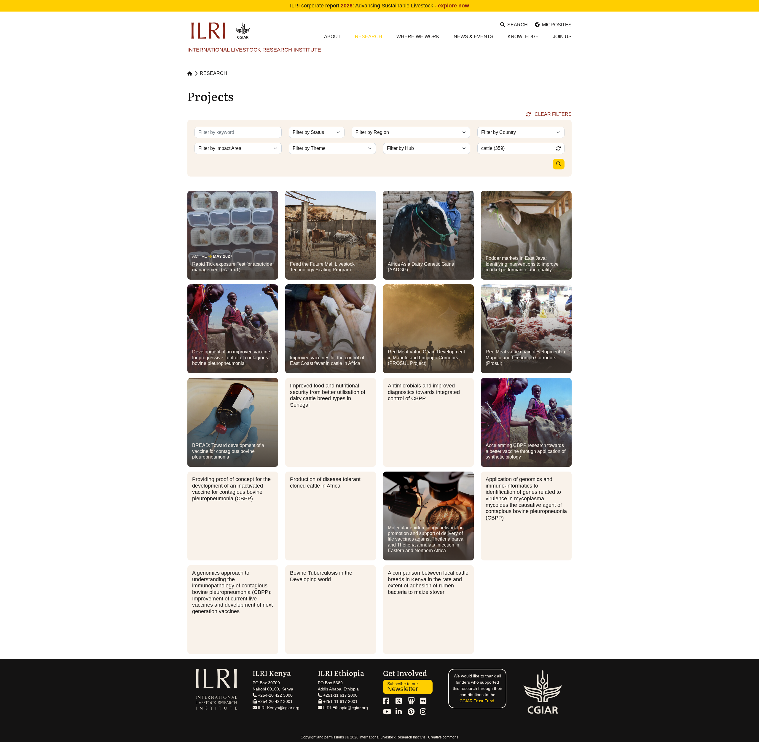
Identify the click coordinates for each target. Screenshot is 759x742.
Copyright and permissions (322, 737)
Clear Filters (553, 114)
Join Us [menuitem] (562, 36)
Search (517, 24)
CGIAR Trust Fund (477, 700)
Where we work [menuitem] (417, 36)
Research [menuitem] (368, 36)
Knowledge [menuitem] (523, 36)
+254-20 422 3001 (275, 701)
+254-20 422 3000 (275, 695)
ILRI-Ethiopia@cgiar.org (345, 707)
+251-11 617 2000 (340, 695)
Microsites (557, 24)
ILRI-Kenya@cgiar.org (278, 707)
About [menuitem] (332, 36)
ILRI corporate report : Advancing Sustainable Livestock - (379, 6)
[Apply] (559, 164)
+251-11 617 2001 (340, 701)
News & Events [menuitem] (473, 36)
